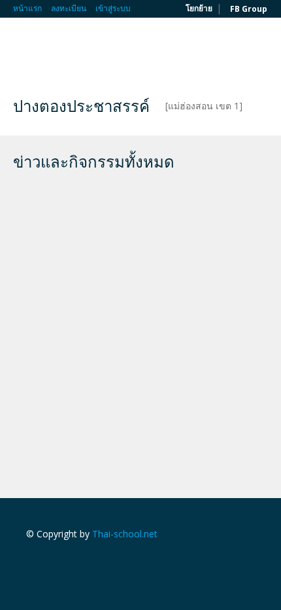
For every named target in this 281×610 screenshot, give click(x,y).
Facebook (29, 562)
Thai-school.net (124, 534)
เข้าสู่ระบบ (113, 8)
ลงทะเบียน (68, 8)
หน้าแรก (27, 8)
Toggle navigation (24, 48)
